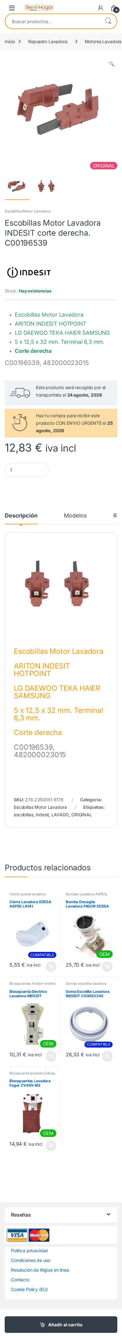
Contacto (20, 1279)
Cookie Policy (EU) (29, 1289)
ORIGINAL (81, 814)
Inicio (10, 41)
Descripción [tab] (21, 516)
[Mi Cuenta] (100, 8)
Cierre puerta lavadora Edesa (27, 896)
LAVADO (60, 814)
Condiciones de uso (30, 1260)
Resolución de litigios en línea (40, 1270)
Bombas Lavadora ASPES (86, 894)
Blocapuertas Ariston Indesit (32, 983)
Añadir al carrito (65, 1324)
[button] (111, 64)
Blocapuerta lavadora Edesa (31, 1073)
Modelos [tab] (75, 516)
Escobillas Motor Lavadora (28, 211)
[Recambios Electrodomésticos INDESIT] (28, 271)
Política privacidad (29, 1250)
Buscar (108, 21)
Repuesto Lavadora (48, 41)
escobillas (23, 814)
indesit (42, 814)
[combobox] (52, 21)
